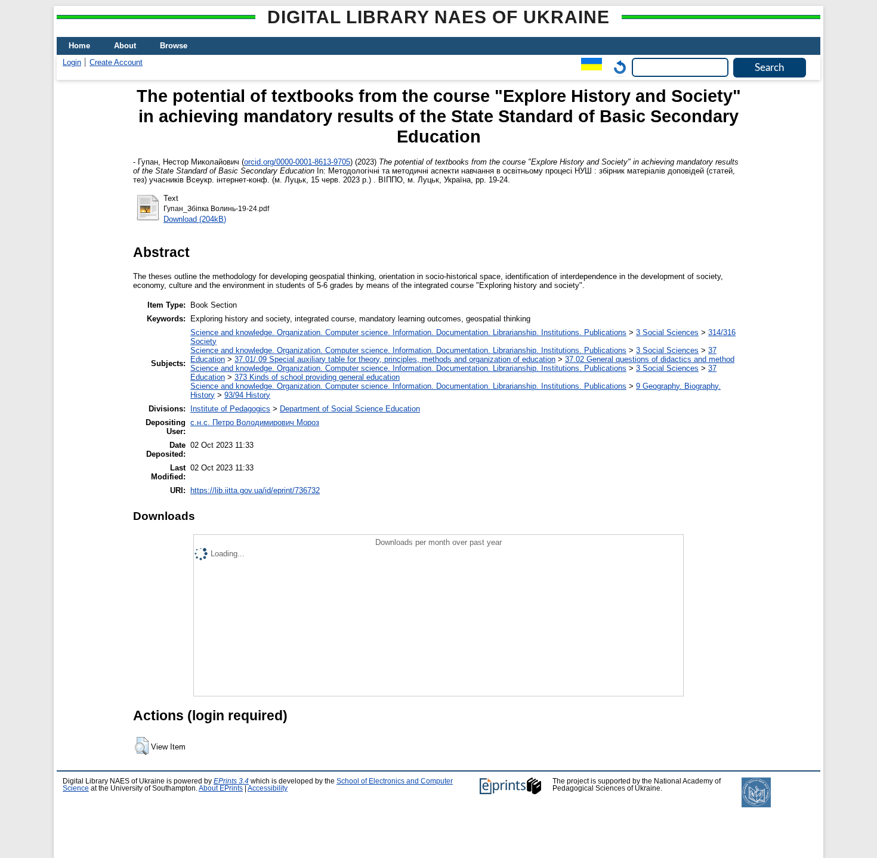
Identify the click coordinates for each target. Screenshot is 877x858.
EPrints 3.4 (231, 781)
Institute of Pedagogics (230, 408)
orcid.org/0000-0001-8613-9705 (297, 161)
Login (72, 62)
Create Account (116, 62)
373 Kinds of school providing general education (317, 377)
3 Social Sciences (667, 332)
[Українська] (588, 67)
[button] (142, 746)
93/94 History (247, 395)
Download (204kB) (194, 219)
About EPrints (221, 788)
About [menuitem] (125, 45)
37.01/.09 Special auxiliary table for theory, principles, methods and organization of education (394, 359)
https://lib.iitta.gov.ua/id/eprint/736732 (255, 490)
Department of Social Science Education (350, 408)
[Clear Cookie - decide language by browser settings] (616, 67)
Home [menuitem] (79, 45)
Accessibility (268, 788)
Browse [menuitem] (173, 45)
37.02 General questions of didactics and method (649, 359)
